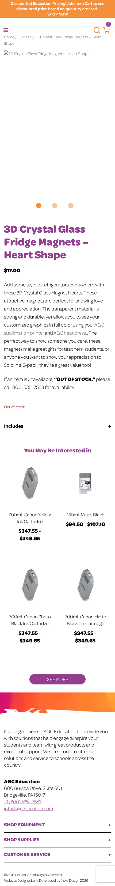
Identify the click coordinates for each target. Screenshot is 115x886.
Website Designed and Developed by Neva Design (41, 880)
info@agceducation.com (28, 808)
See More (57, 679)
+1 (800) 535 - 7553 (22, 801)
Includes (13, 425)
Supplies (24, 36)
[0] (105, 30)
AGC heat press (69, 333)
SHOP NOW (57, 14)
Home (9, 36)
